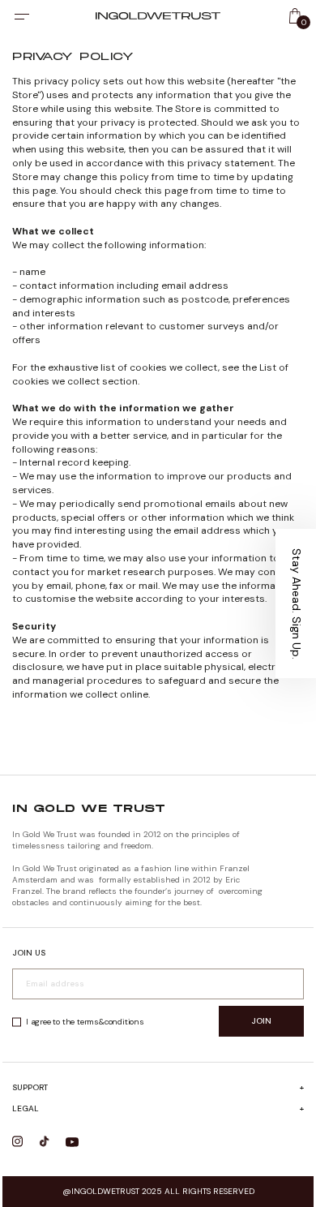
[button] (295, 603)
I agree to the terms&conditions (85, 1021)
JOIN (261, 1021)
